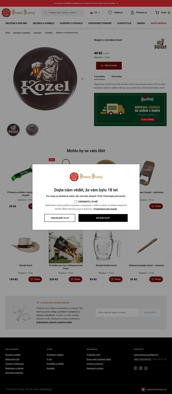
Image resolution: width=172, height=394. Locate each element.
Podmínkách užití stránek (105, 209)
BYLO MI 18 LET (103, 218)
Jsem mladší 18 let (60, 218)
